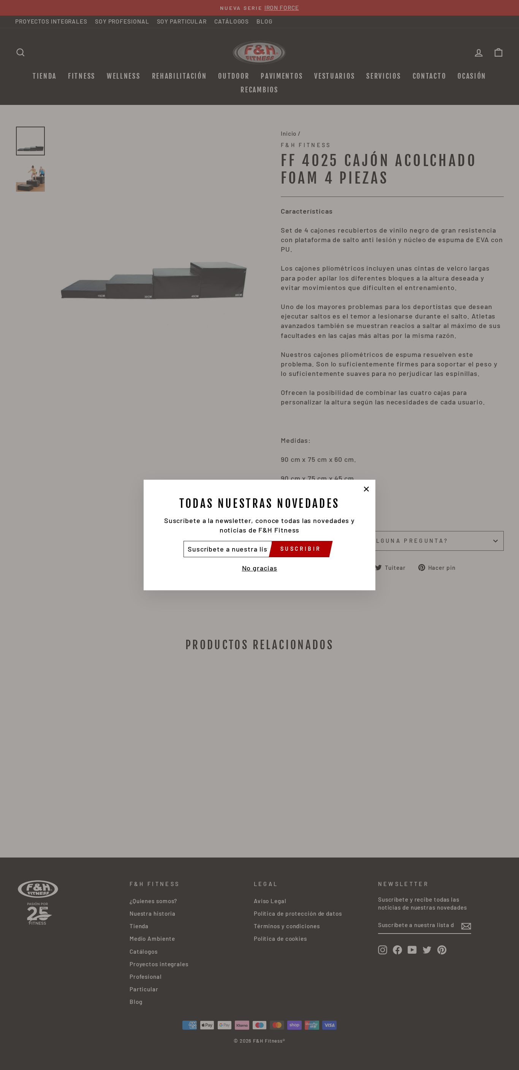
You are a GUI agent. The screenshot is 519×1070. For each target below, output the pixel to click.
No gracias (259, 568)
